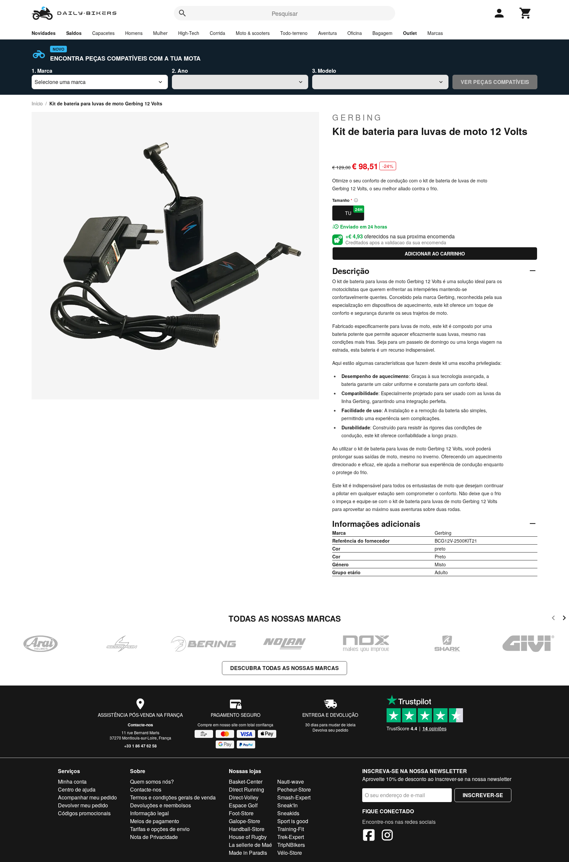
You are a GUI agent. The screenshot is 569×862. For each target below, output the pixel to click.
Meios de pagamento (154, 821)
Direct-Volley (243, 797)
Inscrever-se (483, 795)
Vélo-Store (289, 852)
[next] (564, 619)
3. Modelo (324, 70)
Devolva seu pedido (330, 730)
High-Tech (188, 33)
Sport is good (292, 821)
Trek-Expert (290, 837)
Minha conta (72, 781)
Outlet (410, 33)
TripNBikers (291, 845)
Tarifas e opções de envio (160, 829)
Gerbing (357, 117)
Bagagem (382, 33)
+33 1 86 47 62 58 (140, 746)
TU (354, 211)
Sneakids (288, 813)
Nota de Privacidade (154, 837)
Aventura (327, 33)
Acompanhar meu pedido (87, 797)
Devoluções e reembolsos (160, 805)
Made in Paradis (248, 852)
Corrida (217, 33)
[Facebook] (368, 836)
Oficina (354, 33)
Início (37, 103)
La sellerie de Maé (250, 845)
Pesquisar (285, 13)
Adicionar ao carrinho (435, 253)
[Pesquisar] (182, 13)
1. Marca (42, 70)
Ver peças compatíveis (495, 82)
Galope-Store (244, 821)
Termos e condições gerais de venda (173, 797)
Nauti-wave (290, 781)
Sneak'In (287, 805)
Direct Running (246, 789)
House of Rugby (248, 837)
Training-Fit (290, 829)
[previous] (553, 619)
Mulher (160, 33)
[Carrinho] (525, 13)
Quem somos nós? (152, 781)
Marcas (435, 33)
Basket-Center (245, 781)
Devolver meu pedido (83, 805)
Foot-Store (241, 813)
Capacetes (103, 33)
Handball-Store (246, 829)
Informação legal (149, 813)
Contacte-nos (140, 724)
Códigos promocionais (84, 813)
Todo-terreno (294, 33)
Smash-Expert (294, 797)
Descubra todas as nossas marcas (284, 668)
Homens (134, 33)
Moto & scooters (253, 33)
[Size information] (356, 200)
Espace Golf (243, 805)
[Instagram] (387, 836)
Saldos (74, 33)
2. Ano (180, 70)
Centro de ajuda (76, 789)
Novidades (44, 33)
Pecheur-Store (294, 789)
